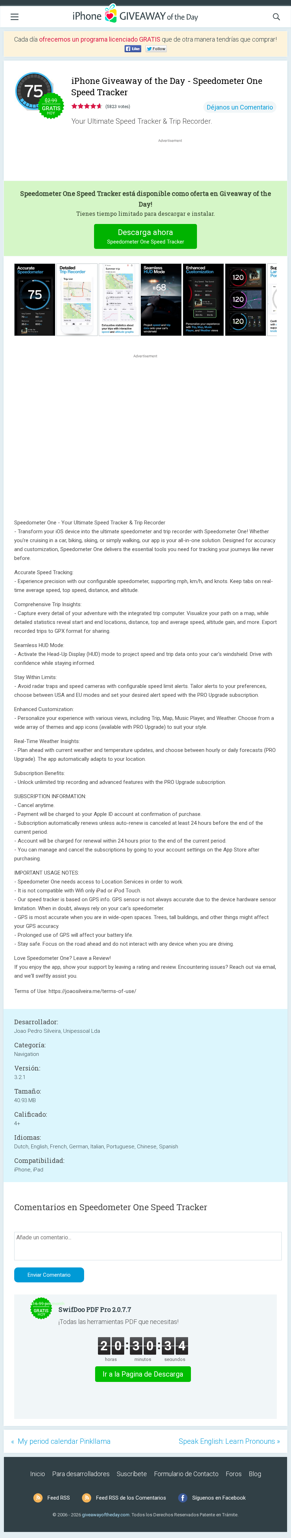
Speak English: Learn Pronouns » (229, 1441)
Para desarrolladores (81, 1474)
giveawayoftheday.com (106, 1514)
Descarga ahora (145, 236)
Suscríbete (132, 1474)
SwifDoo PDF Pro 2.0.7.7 (95, 1309)
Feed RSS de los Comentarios (131, 1498)
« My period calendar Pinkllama (61, 1441)
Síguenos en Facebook (219, 1498)
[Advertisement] (173, 161)
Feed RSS (59, 1498)
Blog (255, 1474)
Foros (234, 1474)
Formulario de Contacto (186, 1474)
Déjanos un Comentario (240, 107)
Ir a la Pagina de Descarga (143, 1374)
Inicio (37, 1474)
